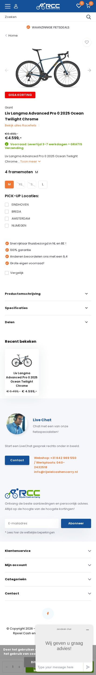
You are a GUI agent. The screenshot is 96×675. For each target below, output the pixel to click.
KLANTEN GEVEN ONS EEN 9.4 (65, 27)
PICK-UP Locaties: (22, 196)
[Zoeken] (88, 17)
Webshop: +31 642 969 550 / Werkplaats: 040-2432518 (55, 462)
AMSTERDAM (21, 218)
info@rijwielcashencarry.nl (55, 472)
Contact (17, 460)
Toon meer (29, 161)
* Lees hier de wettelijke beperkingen (30, 532)
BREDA (16, 211)
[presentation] (6, 70)
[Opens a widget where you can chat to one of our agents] (64, 648)
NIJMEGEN (19, 225)
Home (13, 35)
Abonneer (76, 523)
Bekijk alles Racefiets (20, 125)
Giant (9, 107)
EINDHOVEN (20, 204)
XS (20, 184)
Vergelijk (17, 273)
